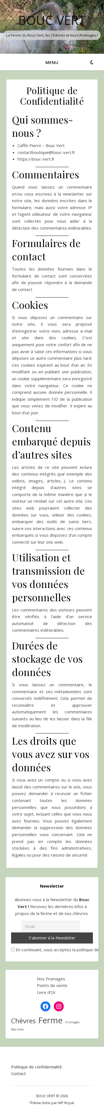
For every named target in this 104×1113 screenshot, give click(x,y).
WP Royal (66, 1102)
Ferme (50, 1020)
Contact (18, 1073)
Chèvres (23, 1020)
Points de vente (52, 985)
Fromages (72, 1022)
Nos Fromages (51, 978)
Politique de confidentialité (36, 1067)
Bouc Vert (52, 20)
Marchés (17, 1029)
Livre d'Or (46, 992)
